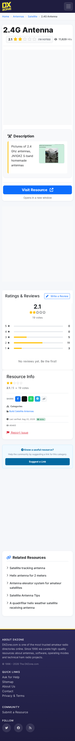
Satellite (32, 16)
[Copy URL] (44, 399)
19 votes (23, 387)
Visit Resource (35, 190)
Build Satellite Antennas (21, 411)
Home (5, 16)
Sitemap (7, 682)
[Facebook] (18, 399)
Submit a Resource (15, 712)
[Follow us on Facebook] (18, 727)
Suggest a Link (37, 461)
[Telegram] (37, 399)
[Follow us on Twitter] (6, 727)
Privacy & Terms (13, 696)
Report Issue (19, 432)
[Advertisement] (37, 87)
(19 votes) (44, 39)
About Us (8, 686)
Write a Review (59, 296)
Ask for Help (10, 677)
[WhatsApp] (31, 399)
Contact (7, 691)
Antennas (18, 16)
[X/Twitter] (24, 399)
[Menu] (68, 6)
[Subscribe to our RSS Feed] (30, 727)
